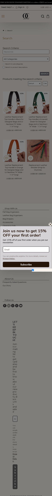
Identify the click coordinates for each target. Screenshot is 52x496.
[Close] (50, 224)
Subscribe (26, 264)
